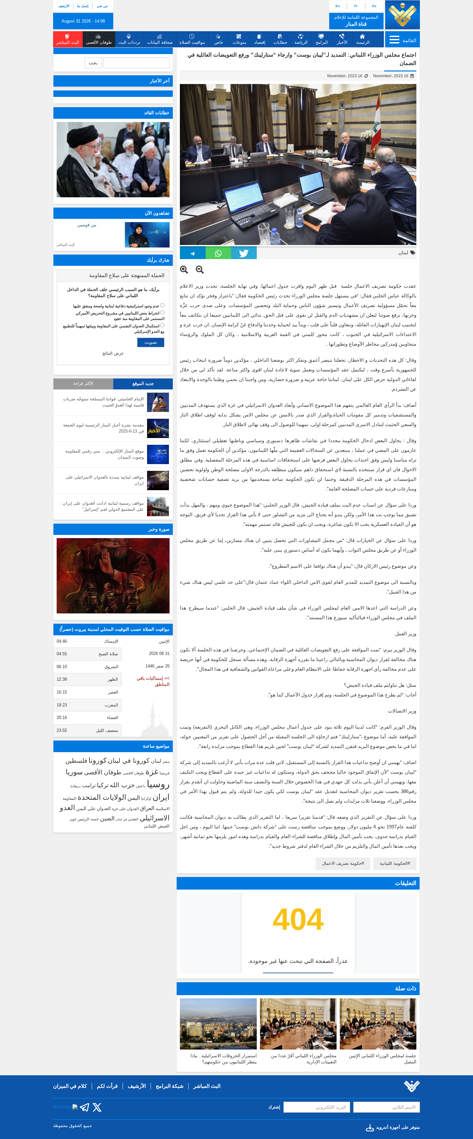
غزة (151, 771)
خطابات (280, 42)
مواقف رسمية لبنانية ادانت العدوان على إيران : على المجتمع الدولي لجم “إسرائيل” (102, 506)
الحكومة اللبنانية (394, 863)
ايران (161, 796)
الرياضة (301, 42)
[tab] (113, 275)
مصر (166, 761)
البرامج (322, 42)
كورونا (97, 760)
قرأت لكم (107, 1086)
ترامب (89, 785)
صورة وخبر (159, 529)
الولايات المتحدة (102, 797)
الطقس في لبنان (127, 819)
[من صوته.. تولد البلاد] (113, 575)
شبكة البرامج (169, 1086)
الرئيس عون (79, 819)
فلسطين (76, 760)
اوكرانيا (146, 798)
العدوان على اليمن (93, 808)
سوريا (74, 772)
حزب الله (122, 785)
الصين (107, 818)
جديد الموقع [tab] (143, 383)
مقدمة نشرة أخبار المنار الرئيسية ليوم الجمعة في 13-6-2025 (103, 428)
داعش (140, 786)
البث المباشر (66, 245)
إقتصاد (259, 42)
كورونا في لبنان (129, 760)
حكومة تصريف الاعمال (342, 863)
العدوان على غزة (125, 809)
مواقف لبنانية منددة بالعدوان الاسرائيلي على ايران (105, 480)
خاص (218, 42)
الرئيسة (363, 42)
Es (374, 6)
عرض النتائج (113, 353)
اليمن (133, 798)
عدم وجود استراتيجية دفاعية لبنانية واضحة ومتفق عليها (116, 306)
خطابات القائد (157, 112)
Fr (355, 6)
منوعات (239, 42)
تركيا (102, 785)
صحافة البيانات (160, 42)
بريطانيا (75, 786)
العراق (147, 808)
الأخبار (342, 42)
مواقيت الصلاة (192, 42)
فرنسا (165, 773)
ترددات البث (129, 42)
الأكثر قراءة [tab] (83, 383)
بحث (93, 62)
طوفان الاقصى (133, 773)
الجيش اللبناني (157, 826)
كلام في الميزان (70, 1086)
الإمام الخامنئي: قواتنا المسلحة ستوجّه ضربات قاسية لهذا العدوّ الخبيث (103, 402)
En (338, 6)
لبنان (403, 252)
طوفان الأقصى (102, 772)
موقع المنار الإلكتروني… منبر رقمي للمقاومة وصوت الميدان (104, 454)
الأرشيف (64, 6)
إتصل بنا (82, 6)
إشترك (274, 1107)
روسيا (158, 784)
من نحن (102, 6)
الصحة (94, 819)
